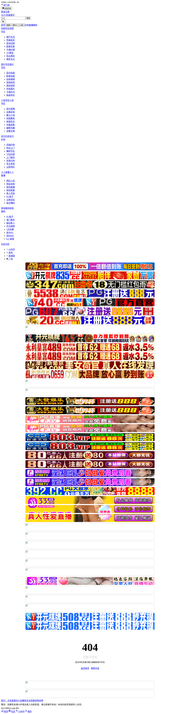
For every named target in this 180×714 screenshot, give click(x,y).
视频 (8, 25)
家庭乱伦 (10, 121)
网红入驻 (10, 181)
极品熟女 (10, 95)
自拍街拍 (10, 82)
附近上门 (10, 148)
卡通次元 (10, 92)
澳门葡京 (10, 220)
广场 (10, 259)
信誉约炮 (10, 161)
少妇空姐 (10, 154)
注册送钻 (10, 200)
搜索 (28, 18)
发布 (10, 252)
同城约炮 (10, 145)
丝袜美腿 (10, 79)
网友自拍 (10, 184)
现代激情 (10, 109)
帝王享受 (10, 164)
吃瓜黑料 (10, 56)
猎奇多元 (10, 59)
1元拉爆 (10, 229)
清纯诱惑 (10, 85)
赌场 (35, 25)
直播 (31, 25)
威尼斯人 (10, 223)
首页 (3, 25)
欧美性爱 (10, 46)
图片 (15, 25)
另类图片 (10, 89)
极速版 (11, 256)
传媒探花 (10, 40)
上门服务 (10, 157)
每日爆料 (10, 203)
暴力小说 (10, 115)
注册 (7, 12)
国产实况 (10, 37)
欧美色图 (10, 76)
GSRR (13, 708)
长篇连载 (10, 125)
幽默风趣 (10, 128)
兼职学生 (10, 151)
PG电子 (9, 196)
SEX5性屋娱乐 (8, 15)
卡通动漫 (10, 49)
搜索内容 (95, 668)
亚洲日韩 (10, 43)
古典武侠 (10, 112)
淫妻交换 (10, 131)
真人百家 (10, 193)
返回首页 (85, 668)
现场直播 (10, 187)
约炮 (27, 25)
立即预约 (10, 167)
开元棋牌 (10, 226)
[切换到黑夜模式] (3, 21)
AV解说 (9, 53)
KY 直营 (10, 239)
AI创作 (11, 249)
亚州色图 (10, 73)
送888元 (10, 236)
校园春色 (10, 118)
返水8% (9, 232)
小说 (21, 25)
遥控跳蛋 (10, 190)
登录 (3, 12)
